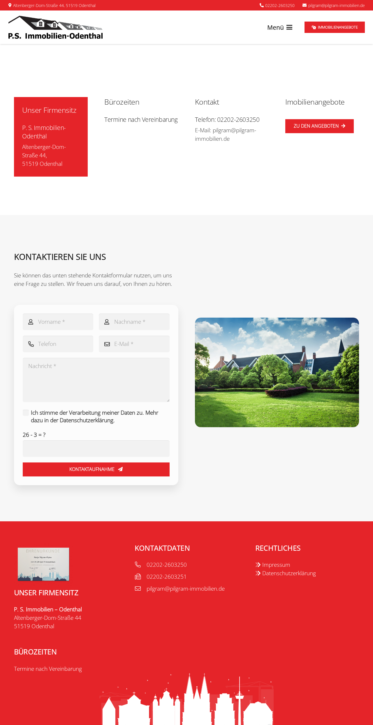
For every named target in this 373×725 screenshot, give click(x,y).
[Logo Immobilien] (55, 27)
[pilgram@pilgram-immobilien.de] (141, 589)
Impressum (275, 565)
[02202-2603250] (141, 565)
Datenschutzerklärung (288, 573)
